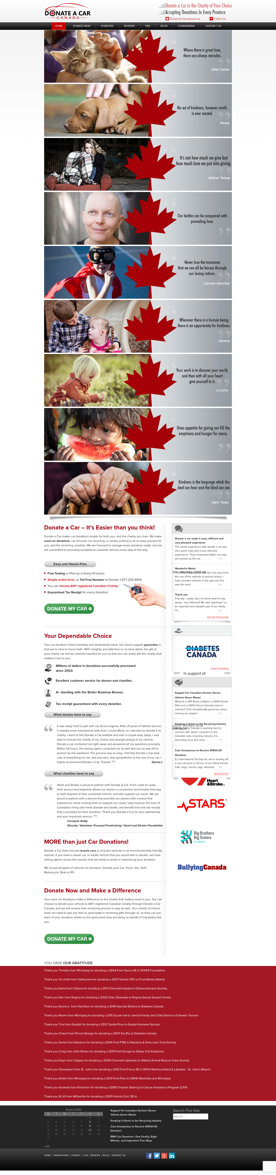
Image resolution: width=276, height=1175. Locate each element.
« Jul (46, 1146)
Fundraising (186, 26)
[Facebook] (149, 1158)
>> (220, 558)
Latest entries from (187, 727)
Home (59, 26)
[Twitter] (156, 1158)
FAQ (147, 26)
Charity (76, 1155)
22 (89, 1130)
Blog (164, 26)
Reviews (129, 26)
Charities (107, 26)
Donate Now (81, 26)
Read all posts (221, 774)
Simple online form (61, 580)
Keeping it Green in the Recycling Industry (200, 724)
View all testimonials (218, 617)
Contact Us (213, 26)
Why (189, 572)
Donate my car (69, 609)
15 (90, 1126)
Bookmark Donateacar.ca (185, 18)
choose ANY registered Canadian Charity (88, 586)
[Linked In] (171, 1158)
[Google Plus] (164, 1158)
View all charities (220, 668)
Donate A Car (68, 11)
